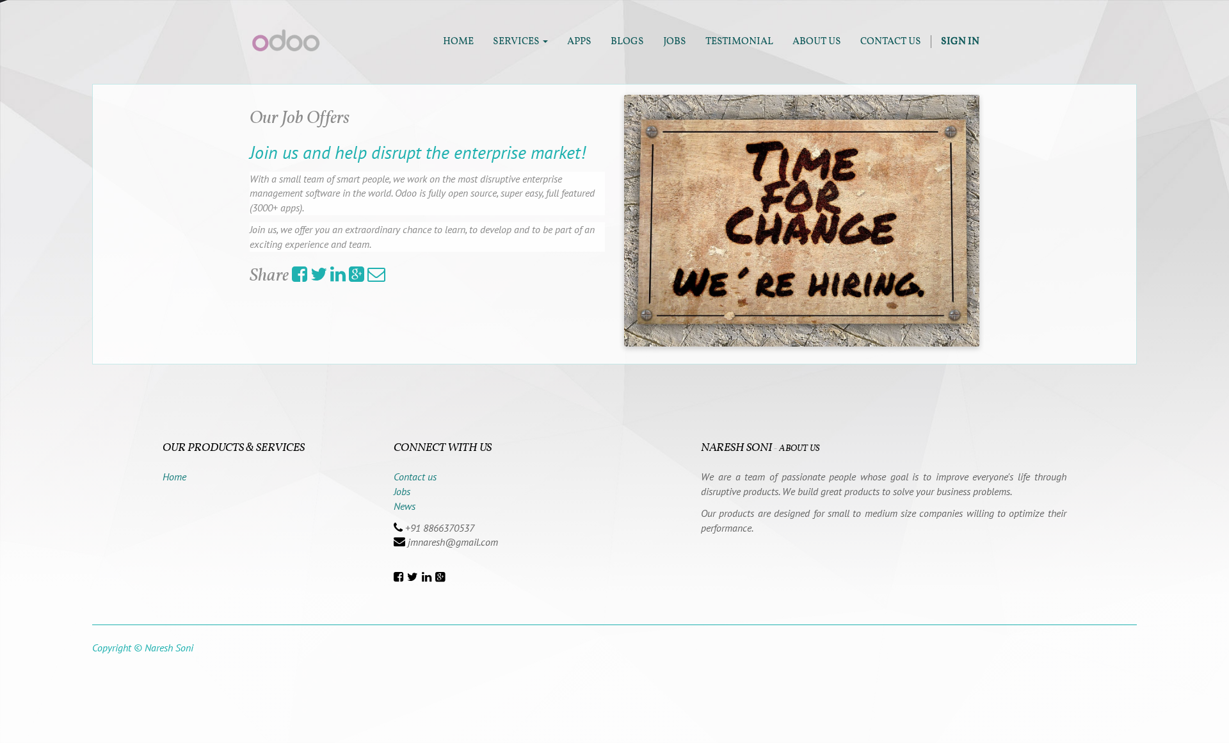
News (404, 506)
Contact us (415, 476)
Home (174, 476)
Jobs (402, 491)
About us (799, 448)
